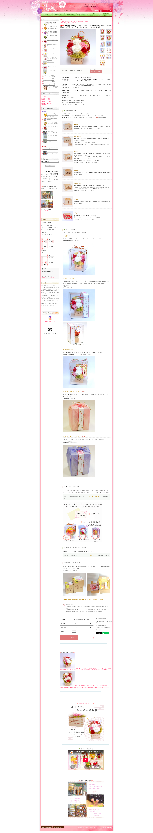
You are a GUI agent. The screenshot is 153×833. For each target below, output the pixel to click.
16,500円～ (44, 104)
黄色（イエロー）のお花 (49, 76)
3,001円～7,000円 (46, 99)
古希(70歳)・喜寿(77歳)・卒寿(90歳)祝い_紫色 (52, 32)
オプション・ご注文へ (96, 71)
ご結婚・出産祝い (51, 66)
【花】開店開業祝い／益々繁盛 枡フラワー (52, 118)
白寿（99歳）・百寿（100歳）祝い (69, 23)
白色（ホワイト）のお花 (49, 81)
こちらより (95, 117)
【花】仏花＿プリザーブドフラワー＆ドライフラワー (52, 132)
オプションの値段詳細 (101, 618)
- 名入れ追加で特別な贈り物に (85, 704)
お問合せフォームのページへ (48, 277)
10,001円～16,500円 (46, 103)
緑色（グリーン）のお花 (49, 83)
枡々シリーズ (50, 53)
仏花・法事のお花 (51, 70)
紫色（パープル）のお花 (49, 85)
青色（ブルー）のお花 (48, 80)
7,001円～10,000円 (46, 101)
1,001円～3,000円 (46, 98)
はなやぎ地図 (44, 210)
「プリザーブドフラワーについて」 (86, 555)
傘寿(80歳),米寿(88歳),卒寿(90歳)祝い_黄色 (52, 27)
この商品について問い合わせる (103, 627)
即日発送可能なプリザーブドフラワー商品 (52, 87)
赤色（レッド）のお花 (48, 78)
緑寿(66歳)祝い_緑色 (52, 35)
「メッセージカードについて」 (93, 496)
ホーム (61, 19)
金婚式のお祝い (51, 48)
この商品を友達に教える (101, 625)
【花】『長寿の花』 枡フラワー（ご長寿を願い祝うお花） (52, 115)
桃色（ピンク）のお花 (48, 75)
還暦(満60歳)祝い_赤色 (52, 40)
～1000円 (43, 96)
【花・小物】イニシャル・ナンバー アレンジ (52, 153)
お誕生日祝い (50, 62)
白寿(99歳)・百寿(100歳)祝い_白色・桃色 (52, 23)
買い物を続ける (99, 630)
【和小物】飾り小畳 (52, 135)
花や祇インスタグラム (50, 321)
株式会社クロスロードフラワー (95, 827)
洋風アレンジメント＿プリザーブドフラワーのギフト (52, 59)
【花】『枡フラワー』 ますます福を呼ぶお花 (52, 123)
